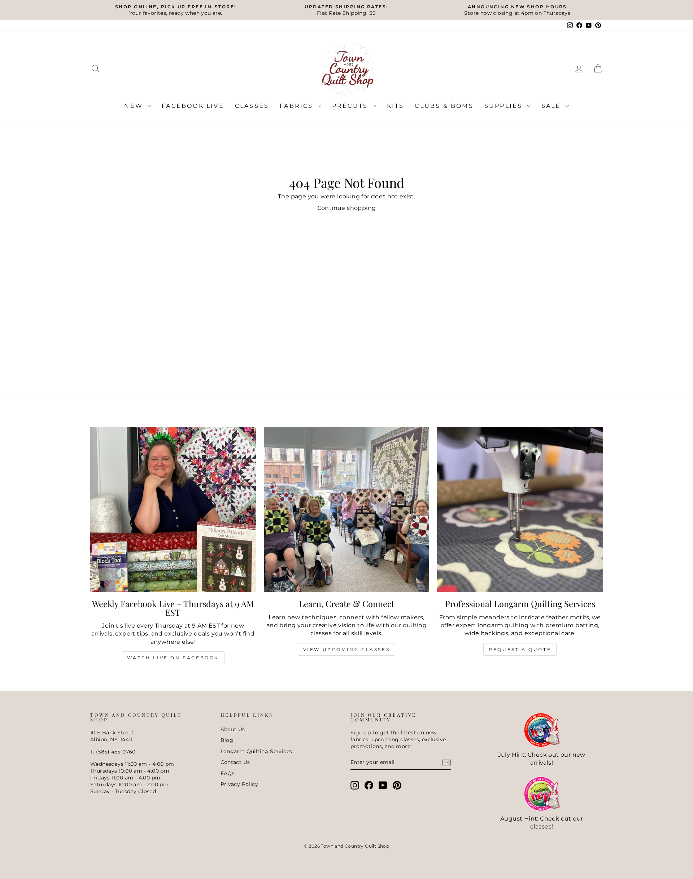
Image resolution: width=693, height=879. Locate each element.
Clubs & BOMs (444, 105)
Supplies (504, 105)
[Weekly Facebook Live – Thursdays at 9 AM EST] (173, 510)
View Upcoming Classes (346, 649)
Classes (252, 105)
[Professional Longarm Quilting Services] (520, 510)
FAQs (228, 773)
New (134, 105)
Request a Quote (520, 649)
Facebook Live (193, 105)
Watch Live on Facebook (173, 657)
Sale (552, 105)
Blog (227, 740)
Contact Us (235, 762)
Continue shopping (346, 208)
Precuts (351, 105)
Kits (395, 105)
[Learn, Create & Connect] (347, 510)
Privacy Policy (239, 784)
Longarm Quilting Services (256, 751)
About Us (233, 729)
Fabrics (298, 105)
